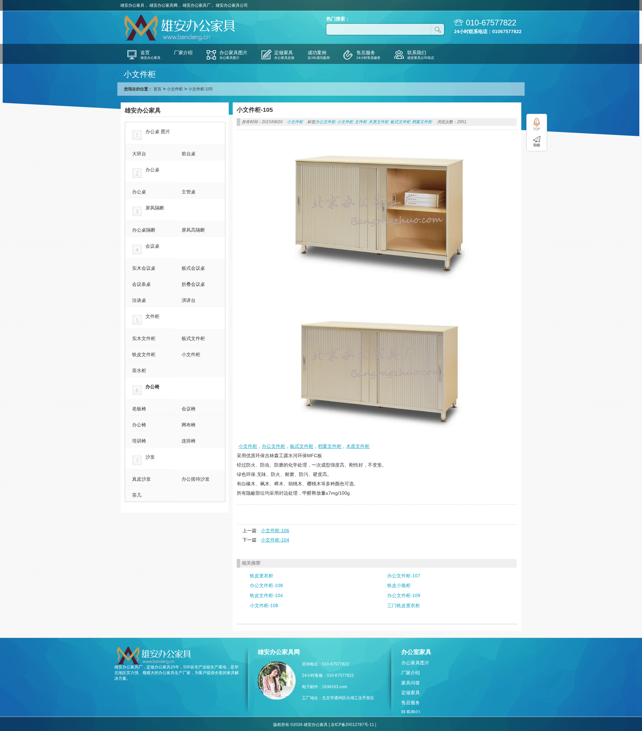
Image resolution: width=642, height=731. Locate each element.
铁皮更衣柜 (261, 575)
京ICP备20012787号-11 (352, 724)
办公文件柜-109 (403, 595)
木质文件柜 (378, 121)
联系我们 (410, 712)
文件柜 (361, 121)
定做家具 (410, 692)
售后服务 (410, 702)
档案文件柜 (422, 121)
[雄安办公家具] (180, 40)
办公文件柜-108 (266, 585)
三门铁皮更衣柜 (403, 605)
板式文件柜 (400, 121)
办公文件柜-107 (403, 575)
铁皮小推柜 (399, 585)
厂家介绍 (410, 672)
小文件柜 (175, 89)
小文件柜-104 (275, 540)
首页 (157, 89)
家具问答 (410, 682)
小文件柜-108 (264, 605)
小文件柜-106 (275, 530)
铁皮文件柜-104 (266, 595)
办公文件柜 (325, 121)
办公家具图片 (415, 662)
